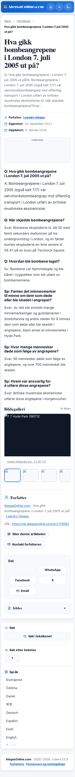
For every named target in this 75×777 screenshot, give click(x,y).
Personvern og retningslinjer (45, 764)
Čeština (11, 688)
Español (12, 721)
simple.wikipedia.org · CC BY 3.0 (26, 461)
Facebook (22, 580)
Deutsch (12, 713)
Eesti (9, 729)
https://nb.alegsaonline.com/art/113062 (40, 524)
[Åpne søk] (59, 7)
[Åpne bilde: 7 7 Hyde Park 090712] (37, 435)
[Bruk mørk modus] (68, 7)
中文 (9, 704)
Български (14, 680)
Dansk (10, 696)
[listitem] (12, 475)
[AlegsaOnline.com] (23, 7)
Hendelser (24, 21)
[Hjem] (51, 7)
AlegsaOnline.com (17, 506)
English (11, 737)
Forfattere (17, 764)
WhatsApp (53, 570)
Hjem (7, 21)
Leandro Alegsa (34, 117)
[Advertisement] (37, 151)
